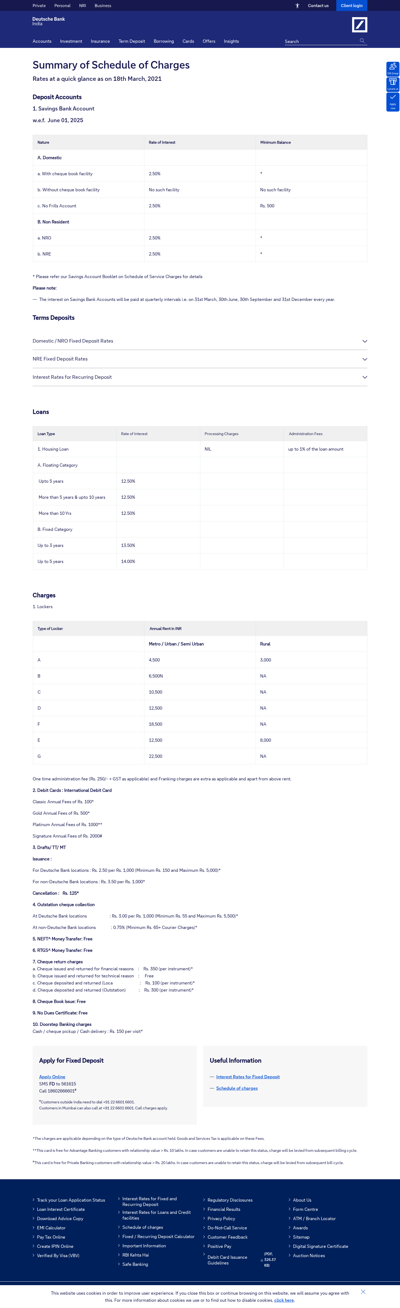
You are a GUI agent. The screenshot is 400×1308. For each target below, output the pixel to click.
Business (103, 5)
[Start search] (363, 41)
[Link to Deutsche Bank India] (359, 24)
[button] (231, 42)
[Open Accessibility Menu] (297, 5)
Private (39, 5)
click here (284, 1300)
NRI (82, 5)
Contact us (318, 5)
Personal (62, 5)
